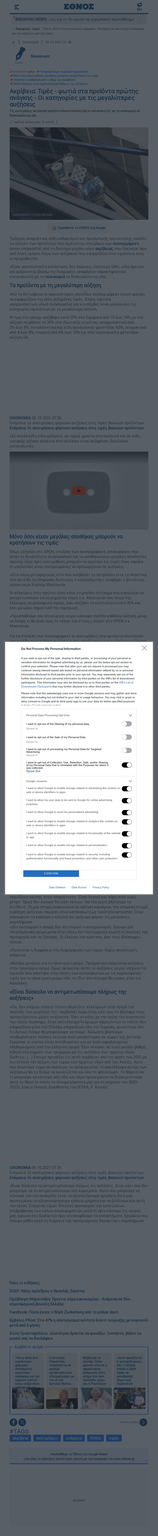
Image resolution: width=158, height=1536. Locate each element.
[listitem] (79, 715)
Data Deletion (57, 887)
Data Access (79, 887)
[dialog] (79, 768)
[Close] (145, 649)
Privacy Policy (100, 887)
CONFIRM (51, 873)
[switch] (127, 723)
